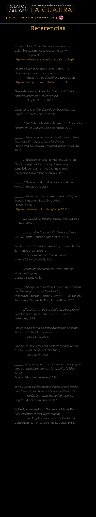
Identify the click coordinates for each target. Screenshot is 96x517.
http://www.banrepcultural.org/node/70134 (42, 209)
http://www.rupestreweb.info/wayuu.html (41, 82)
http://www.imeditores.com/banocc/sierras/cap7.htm (47, 59)
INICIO (12, 17)
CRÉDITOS (26, 17)
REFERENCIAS (46, 17)
